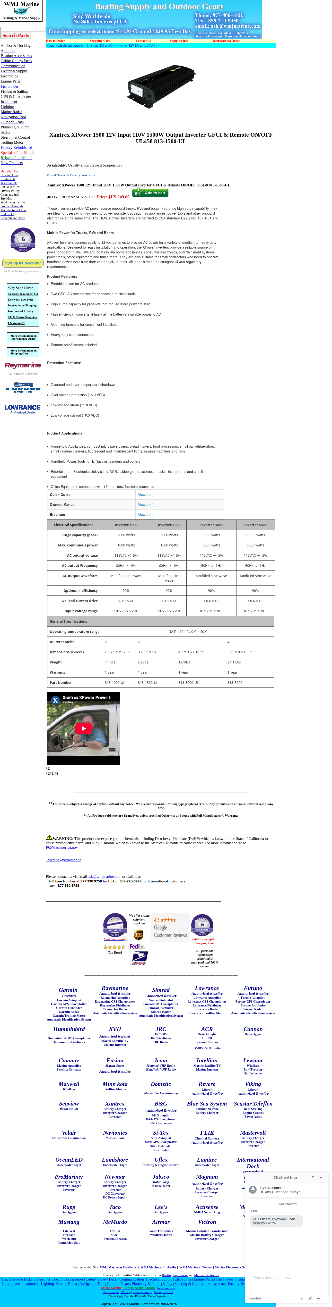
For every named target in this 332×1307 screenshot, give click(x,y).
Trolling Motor (216, 1284)
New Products (166, 1288)
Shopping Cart (163, 1292)
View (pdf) (146, 494)
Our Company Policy (117, 1292)
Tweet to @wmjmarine (63, 860)
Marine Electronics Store (232, 1267)
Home (50, 45)
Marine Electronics (206, 1275)
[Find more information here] (286, 1237)
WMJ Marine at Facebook (118, 1267)
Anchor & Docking (22, 1279)
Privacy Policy (142, 1292)
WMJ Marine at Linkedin (158, 1267)
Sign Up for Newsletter (23, 263)
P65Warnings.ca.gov (62, 847)
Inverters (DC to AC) (100, 45)
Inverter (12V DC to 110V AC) (137, 45)
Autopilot (43, 1279)
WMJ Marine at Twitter (195, 1267)
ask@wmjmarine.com (104, 876)
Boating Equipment (175, 1275)
